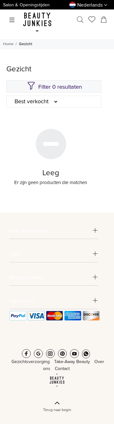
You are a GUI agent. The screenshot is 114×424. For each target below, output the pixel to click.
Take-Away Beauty (72, 362)
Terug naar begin (57, 409)
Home (8, 44)
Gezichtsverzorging (30, 362)
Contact (62, 369)
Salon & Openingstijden (26, 5)
